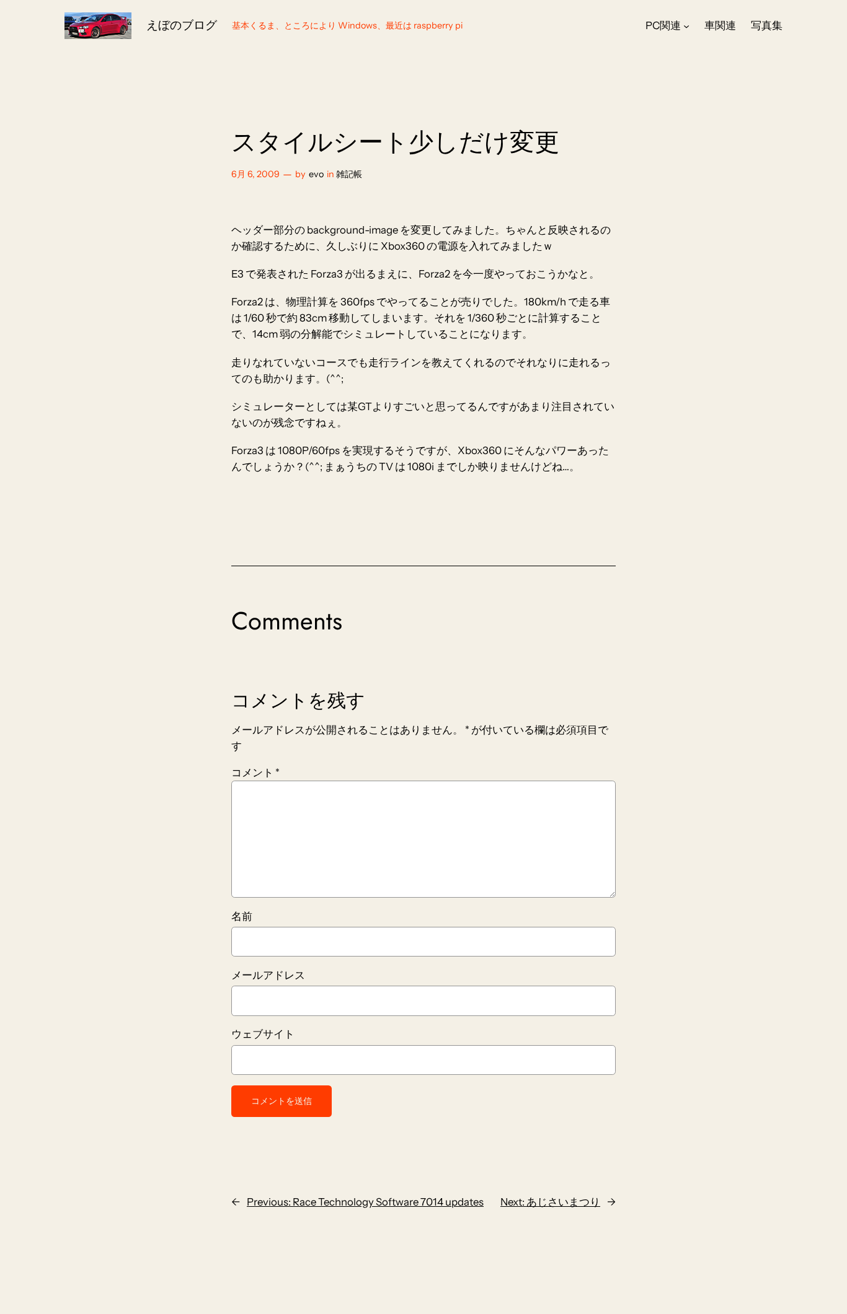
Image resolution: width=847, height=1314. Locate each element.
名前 (241, 916)
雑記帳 (349, 174)
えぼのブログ (181, 24)
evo (316, 174)
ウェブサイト (263, 1034)
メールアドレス (268, 975)
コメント (255, 772)
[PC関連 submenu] (686, 25)
